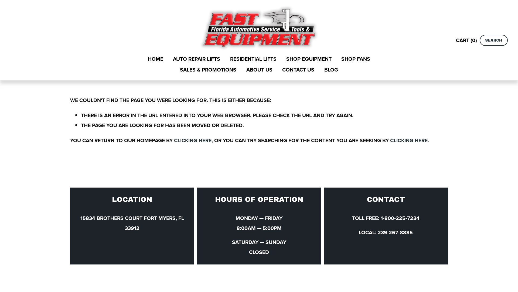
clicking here (193, 140)
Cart (466, 40)
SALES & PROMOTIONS (208, 69)
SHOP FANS (355, 59)
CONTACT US (298, 69)
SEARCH (493, 40)
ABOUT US (259, 69)
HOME (155, 59)
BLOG (331, 69)
